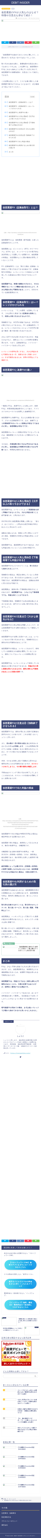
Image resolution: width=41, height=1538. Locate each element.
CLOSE (32, 96)
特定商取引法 (6, 1517)
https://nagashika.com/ (20, 1053)
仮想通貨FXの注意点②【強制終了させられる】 (22, 136)
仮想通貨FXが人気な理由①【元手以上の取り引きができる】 (22, 117)
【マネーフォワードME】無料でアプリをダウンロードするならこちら (20, 1265)
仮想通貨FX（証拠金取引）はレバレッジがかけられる (22, 107)
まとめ (11, 152)
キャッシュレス (5, 8)
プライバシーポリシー (9, 1521)
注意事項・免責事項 (8, 1513)
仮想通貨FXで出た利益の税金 (19, 141)
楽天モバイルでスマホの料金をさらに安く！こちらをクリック (20, 1284)
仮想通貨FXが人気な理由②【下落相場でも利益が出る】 (22, 124)
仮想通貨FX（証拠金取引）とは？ (21, 102)
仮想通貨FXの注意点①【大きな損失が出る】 (22, 130)
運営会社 (4, 1525)
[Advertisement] (20, 181)
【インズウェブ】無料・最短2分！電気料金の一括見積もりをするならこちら (20, 1305)
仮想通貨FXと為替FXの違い (19, 112)
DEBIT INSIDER (20, 2)
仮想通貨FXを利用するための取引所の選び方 (22, 147)
